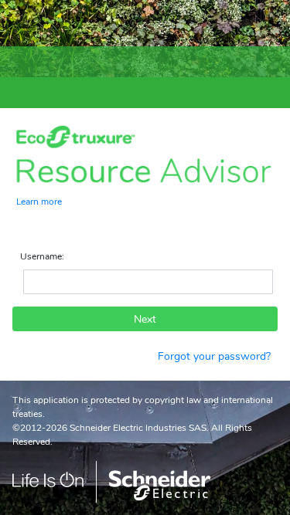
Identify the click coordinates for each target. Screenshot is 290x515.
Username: (42, 256)
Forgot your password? (214, 356)
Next (145, 319)
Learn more (39, 201)
